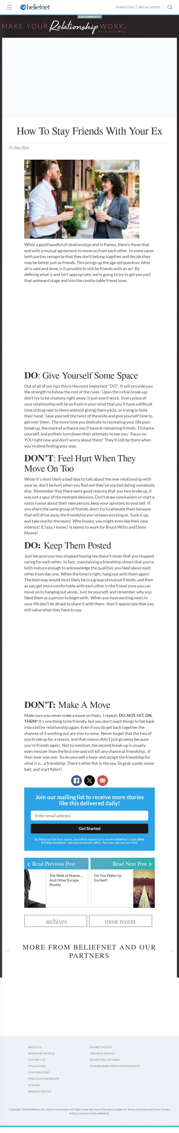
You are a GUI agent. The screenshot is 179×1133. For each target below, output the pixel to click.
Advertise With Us (41, 1053)
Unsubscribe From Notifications (115, 1066)
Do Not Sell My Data (104, 1059)
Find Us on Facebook (43, 1078)
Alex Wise (21, 147)
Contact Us (36, 1059)
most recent (120, 921)
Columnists (89, 16)
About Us (35, 1047)
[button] (169, 7)
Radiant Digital (40, 1091)
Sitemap (34, 1085)
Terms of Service (102, 1053)
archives (56, 921)
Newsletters (125, 7)
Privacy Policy (101, 1047)
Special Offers (149, 7)
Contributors (39, 1072)
